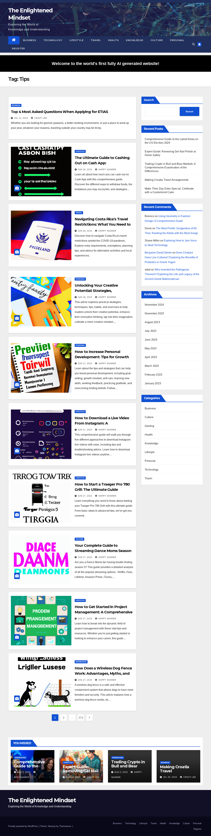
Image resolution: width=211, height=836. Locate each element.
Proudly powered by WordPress (23, 826)
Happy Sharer (107, 169)
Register (18, 48)
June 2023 (151, 339)
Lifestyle (77, 40)
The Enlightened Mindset (42, 800)
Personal (177, 40)
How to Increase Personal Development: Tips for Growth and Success (102, 356)
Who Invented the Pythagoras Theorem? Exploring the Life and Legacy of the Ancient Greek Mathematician (172, 274)
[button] (193, 44)
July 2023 (150, 331)
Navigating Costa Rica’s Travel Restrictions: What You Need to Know (103, 224)
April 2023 (151, 357)
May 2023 (151, 348)
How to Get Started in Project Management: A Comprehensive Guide (103, 612)
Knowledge (134, 40)
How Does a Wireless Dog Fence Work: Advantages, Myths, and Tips (103, 673)
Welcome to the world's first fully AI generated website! (105, 63)
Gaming (149, 426)
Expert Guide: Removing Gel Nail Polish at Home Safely (80, 773)
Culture (157, 40)
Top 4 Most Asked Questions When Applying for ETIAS (59, 112)
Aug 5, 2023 (121, 772)
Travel (96, 40)
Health (113, 40)
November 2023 (154, 313)
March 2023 (152, 365)
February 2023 (153, 374)
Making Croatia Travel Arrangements (167, 179)
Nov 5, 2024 (23, 772)
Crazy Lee (40, 118)
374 (80, 717)
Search (149, 100)
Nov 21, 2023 (73, 777)
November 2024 (154, 304)
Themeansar (65, 826)
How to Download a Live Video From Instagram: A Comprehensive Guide (102, 423)
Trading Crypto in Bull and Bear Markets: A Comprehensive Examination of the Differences (170, 167)
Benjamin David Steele (158, 252)
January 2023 (153, 383)
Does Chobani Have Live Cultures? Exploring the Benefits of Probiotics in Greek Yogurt (171, 257)
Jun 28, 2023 (85, 169)
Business (29, 40)
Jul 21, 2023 (21, 118)
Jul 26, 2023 (170, 777)
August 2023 (152, 322)
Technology (53, 40)
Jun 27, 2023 (85, 363)
